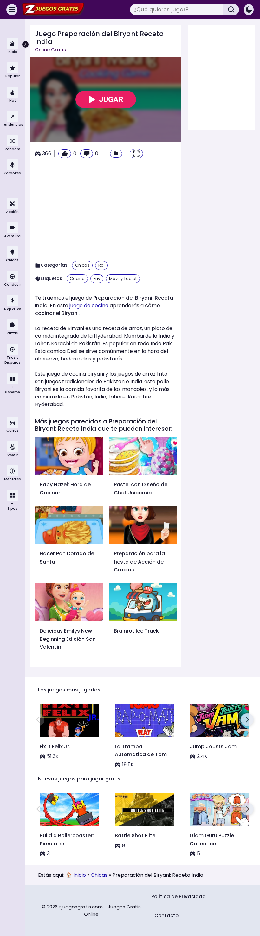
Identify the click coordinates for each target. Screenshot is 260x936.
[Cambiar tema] (249, 9)
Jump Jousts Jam (213, 746)
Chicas (82, 265)
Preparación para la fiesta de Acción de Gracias (139, 561)
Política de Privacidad (178, 896)
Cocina (77, 279)
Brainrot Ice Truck (136, 630)
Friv (97, 279)
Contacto (166, 915)
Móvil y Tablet (123, 279)
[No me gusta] (86, 153)
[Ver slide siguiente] (247, 719)
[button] (116, 154)
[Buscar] (231, 9)
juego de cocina (88, 305)
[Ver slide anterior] (38, 719)
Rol (101, 265)
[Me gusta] (64, 153)
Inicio (79, 875)
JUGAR (111, 99)
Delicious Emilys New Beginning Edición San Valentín (68, 639)
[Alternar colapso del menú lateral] (25, 44)
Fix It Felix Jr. (55, 746)
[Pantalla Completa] (136, 153)
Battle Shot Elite (135, 835)
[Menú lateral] (11, 9)
